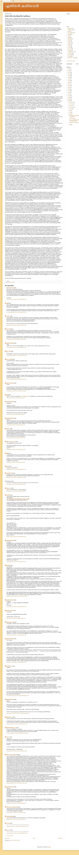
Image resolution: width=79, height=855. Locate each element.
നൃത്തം (9, 282)
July (70, 110)
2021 (69, 77)
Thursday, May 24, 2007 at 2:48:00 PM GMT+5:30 (16, 325)
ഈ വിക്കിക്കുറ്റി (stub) (25, 396)
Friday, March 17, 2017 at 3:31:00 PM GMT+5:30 (16, 819)
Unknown (8, 830)
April (70, 124)
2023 (69, 73)
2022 (69, 75)
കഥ (68, 31)
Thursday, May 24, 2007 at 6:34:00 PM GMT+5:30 (16, 390)
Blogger (49, 846)
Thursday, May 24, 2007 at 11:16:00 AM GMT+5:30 (16, 299)
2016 (69, 85)
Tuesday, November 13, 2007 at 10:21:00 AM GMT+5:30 (17, 695)
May (70, 113)
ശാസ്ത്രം (69, 50)
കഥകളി (69, 34)
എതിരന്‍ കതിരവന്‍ (22, 6)
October (70, 105)
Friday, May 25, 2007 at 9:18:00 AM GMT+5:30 (15, 424)
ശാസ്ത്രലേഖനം (71, 51)
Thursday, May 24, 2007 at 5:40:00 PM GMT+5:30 (16, 355)
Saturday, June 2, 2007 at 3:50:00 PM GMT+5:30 (16, 618)
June (70, 112)
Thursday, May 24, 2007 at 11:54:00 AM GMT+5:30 (16, 312)
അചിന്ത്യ (8, 565)
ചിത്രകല (70, 38)
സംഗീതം (69, 53)
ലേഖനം (12, 282)
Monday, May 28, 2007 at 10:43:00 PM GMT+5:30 (16, 536)
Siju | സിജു (8, 328)
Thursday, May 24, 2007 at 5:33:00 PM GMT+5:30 (16, 347)
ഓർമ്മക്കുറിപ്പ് (70, 29)
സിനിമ (69, 56)
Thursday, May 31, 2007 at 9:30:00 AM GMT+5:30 (16, 606)
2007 (69, 100)
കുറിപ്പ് (69, 37)
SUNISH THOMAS (9, 610)
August (70, 108)
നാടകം (69, 41)
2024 (69, 72)
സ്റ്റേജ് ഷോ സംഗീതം (72, 57)
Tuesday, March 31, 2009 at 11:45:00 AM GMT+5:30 (16, 750)
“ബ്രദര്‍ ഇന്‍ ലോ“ (72, 118)
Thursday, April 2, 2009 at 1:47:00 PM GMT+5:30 (16, 812)
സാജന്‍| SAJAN (9, 473)
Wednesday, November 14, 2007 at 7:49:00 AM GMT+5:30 (17, 713)
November (71, 103)
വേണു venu (8, 488)
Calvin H (8, 736)
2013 (69, 90)
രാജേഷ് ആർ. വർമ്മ (10, 622)
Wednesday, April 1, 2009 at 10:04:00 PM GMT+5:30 (16, 783)
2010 (69, 95)
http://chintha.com (71, 60)
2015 (69, 87)
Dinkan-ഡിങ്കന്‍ (9, 359)
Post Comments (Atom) (14, 840)
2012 (69, 92)
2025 (69, 70)
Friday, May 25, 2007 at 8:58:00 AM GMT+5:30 (15, 414)
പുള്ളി (7, 303)
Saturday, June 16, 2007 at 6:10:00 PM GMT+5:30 (16, 662)
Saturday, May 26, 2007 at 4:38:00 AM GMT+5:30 (16, 477)
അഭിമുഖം (70, 28)
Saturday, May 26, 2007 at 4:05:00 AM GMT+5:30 (16, 469)
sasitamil (8, 823)
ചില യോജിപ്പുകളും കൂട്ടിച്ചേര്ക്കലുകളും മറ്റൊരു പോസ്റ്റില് (17, 498)
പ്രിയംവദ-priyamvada (10, 441)
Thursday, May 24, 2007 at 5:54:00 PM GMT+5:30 (16, 379)
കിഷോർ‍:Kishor (9, 666)
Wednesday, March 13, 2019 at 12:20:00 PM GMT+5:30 (17, 826)
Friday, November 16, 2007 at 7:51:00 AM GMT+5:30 (16, 723)
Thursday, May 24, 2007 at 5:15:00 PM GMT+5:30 (16, 339)
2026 (69, 68)
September (71, 107)
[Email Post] (8, 281)
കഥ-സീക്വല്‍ (70, 32)
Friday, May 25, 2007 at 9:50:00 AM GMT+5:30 (15, 437)
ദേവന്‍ (7, 466)
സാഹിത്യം (70, 54)
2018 (69, 82)
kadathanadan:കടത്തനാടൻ (12, 754)
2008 (69, 99)
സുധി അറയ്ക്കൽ (9, 816)
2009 (69, 97)
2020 (69, 78)
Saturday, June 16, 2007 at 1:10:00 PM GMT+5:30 (16, 634)
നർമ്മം (69, 40)
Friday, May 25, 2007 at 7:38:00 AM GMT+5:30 (15, 397)
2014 (69, 89)
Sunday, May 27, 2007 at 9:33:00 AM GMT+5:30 (15, 484)
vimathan (8, 316)
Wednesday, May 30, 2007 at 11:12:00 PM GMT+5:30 (16, 596)
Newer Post (7, 838)
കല (68, 35)
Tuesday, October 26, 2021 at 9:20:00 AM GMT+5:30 (16, 833)
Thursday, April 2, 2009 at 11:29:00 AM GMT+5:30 (16, 803)
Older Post (61, 838)
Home (34, 838)
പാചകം (69, 47)
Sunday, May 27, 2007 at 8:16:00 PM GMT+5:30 (15, 491)
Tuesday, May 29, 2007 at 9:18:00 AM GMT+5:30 (16, 561)
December (71, 102)
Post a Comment (9, 835)
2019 (69, 80)
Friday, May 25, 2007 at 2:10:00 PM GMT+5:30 (15, 462)
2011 (69, 94)
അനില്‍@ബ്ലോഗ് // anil (11, 727)
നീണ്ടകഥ (69, 43)
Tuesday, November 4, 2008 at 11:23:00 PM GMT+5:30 (17, 733)
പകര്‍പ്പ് (69, 45)
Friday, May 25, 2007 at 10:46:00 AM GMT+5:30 (15, 449)
